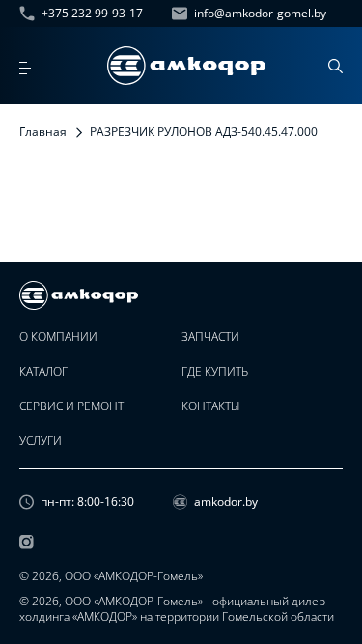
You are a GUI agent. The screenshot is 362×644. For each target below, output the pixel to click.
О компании (58, 337)
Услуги (40, 441)
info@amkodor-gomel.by (260, 13)
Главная (43, 132)
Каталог (43, 371)
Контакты (210, 406)
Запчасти (210, 337)
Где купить (214, 371)
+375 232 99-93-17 (92, 13)
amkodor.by (226, 502)
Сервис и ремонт (71, 406)
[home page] (186, 65)
